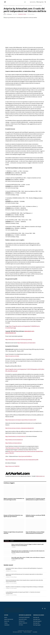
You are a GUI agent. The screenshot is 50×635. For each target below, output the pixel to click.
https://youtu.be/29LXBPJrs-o (25, 456)
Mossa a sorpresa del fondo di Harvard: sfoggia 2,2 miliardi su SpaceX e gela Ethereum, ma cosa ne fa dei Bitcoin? (28, 545)
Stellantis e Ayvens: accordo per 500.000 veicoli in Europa (35, 516)
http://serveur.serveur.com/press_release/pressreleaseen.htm (19, 428)
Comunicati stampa (11, 5)
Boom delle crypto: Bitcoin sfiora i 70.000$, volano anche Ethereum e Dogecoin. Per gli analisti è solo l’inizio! (28, 558)
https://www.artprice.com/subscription (26, 342)
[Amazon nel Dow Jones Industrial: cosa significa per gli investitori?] (14, 508)
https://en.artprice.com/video (12, 356)
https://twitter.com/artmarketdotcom (14, 439)
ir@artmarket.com (40, 476)
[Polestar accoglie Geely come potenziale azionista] (14, 524)
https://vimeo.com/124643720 (12, 466)
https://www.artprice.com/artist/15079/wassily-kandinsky (18, 339)
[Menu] (5, 2)
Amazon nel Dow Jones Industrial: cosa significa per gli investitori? (13, 516)
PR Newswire (9, 14)
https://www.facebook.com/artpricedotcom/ (15, 436)
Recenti (12, 540)
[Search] (45, 2)
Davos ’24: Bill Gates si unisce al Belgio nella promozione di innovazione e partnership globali (35, 532)
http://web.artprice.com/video (13, 448)
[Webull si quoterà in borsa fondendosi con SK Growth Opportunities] (14, 491)
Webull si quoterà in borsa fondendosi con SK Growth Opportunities (14, 499)
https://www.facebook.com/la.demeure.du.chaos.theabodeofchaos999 (21, 459)
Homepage (5, 5)
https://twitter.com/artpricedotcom (13, 443)
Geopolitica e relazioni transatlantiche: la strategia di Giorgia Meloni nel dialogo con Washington (24, 586)
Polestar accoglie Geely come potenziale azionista (13, 532)
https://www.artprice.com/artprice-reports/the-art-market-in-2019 (20, 420)
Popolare (7, 540)
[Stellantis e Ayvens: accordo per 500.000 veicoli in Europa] (36, 508)
